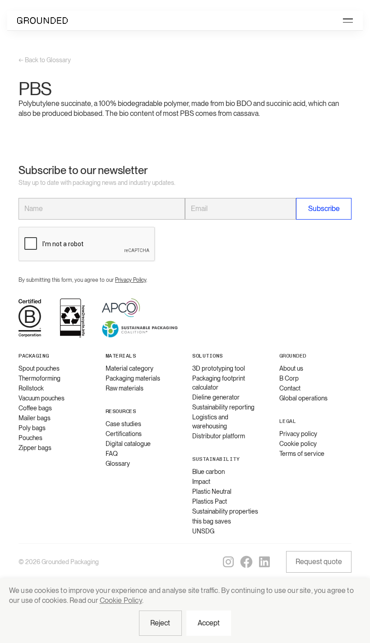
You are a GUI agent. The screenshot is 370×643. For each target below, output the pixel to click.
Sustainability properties (225, 511)
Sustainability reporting (223, 407)
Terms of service (301, 453)
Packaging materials (133, 378)
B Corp (289, 378)
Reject (160, 623)
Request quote (319, 561)
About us (291, 368)
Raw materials (124, 388)
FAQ (112, 453)
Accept (209, 623)
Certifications (124, 433)
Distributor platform (218, 436)
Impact (201, 481)
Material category (129, 368)
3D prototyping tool (218, 368)
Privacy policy (298, 433)
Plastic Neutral (211, 491)
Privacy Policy (130, 280)
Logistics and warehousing (210, 421)
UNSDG (203, 531)
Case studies (123, 423)
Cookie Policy (121, 600)
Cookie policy (298, 443)
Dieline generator (216, 397)
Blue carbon (208, 471)
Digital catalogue (128, 443)
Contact (290, 388)
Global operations (303, 398)
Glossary (118, 463)
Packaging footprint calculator (218, 383)
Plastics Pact (209, 501)
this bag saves (211, 521)
